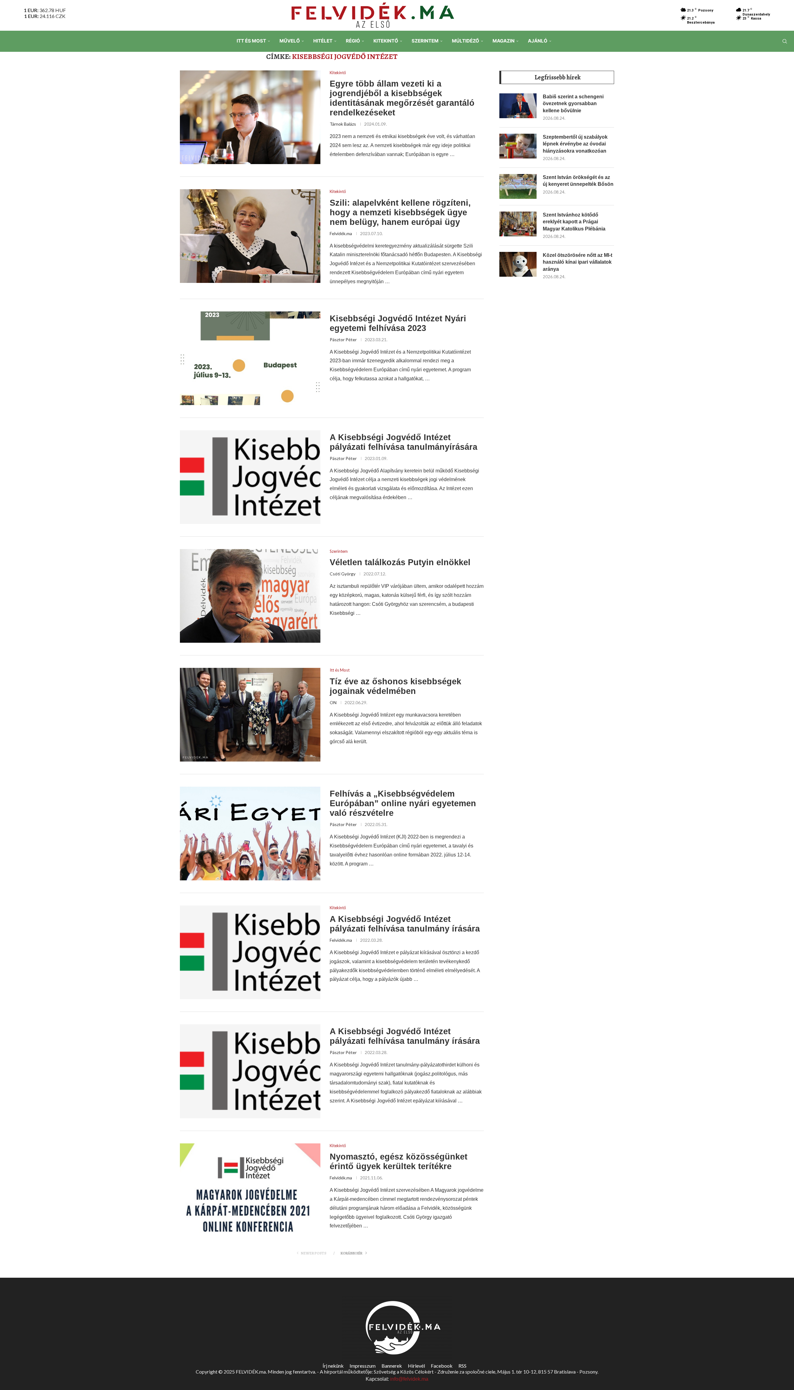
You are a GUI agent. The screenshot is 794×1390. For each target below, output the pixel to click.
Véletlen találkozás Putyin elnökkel (400, 562)
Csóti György (342, 573)
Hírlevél (416, 1366)
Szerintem (425, 41)
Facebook (442, 1366)
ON (333, 702)
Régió (353, 41)
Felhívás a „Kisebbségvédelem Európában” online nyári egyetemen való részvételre (403, 803)
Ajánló (537, 41)
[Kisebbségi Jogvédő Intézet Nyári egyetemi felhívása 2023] (250, 358)
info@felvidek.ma (409, 1379)
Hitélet (322, 41)
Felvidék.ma (341, 233)
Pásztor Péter (343, 339)
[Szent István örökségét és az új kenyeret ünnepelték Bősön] (518, 186)
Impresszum (363, 1366)
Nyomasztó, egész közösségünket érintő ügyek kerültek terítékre (398, 1161)
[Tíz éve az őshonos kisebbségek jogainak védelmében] (250, 715)
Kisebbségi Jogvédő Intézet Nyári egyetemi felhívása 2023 (398, 323)
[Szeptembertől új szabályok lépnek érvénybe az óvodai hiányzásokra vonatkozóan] (518, 146)
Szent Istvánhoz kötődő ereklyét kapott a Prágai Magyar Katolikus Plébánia (574, 221)
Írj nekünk (333, 1366)
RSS (462, 1366)
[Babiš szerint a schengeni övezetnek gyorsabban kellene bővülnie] (518, 105)
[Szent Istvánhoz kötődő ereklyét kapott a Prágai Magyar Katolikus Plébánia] (518, 224)
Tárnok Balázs (343, 124)
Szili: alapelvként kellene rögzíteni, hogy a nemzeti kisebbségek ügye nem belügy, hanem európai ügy (400, 212)
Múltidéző (465, 41)
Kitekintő (385, 41)
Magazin (504, 41)
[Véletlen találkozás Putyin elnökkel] (250, 596)
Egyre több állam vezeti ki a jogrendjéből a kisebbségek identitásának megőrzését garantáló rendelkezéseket (402, 98)
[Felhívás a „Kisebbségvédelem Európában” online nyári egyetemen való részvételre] (250, 833)
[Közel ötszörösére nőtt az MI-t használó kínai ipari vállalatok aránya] (518, 264)
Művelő (289, 41)
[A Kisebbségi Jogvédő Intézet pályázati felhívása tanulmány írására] (250, 952)
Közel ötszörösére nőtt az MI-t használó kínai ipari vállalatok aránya (577, 262)
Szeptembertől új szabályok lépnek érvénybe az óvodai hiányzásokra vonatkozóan (575, 144)
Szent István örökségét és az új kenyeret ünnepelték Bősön (578, 181)
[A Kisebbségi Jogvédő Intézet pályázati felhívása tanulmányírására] (250, 477)
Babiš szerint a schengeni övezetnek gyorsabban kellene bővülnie (573, 103)
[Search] (785, 41)
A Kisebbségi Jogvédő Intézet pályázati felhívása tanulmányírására (403, 442)
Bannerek (391, 1366)
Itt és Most (251, 41)
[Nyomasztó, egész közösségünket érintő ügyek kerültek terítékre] (250, 1190)
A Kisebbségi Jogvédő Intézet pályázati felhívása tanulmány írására (405, 923)
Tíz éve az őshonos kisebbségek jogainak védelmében (395, 686)
